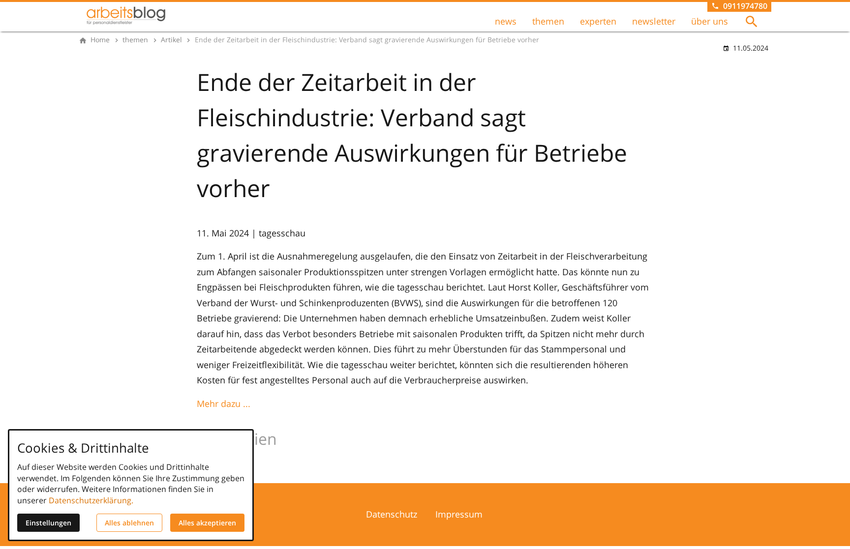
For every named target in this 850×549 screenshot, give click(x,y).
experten (598, 21)
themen (548, 21)
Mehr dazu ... (223, 403)
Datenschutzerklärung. (91, 500)
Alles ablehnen (129, 522)
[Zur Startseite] (126, 16)
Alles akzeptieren (207, 522)
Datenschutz (391, 514)
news (505, 21)
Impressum (459, 514)
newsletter (653, 21)
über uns (709, 21)
